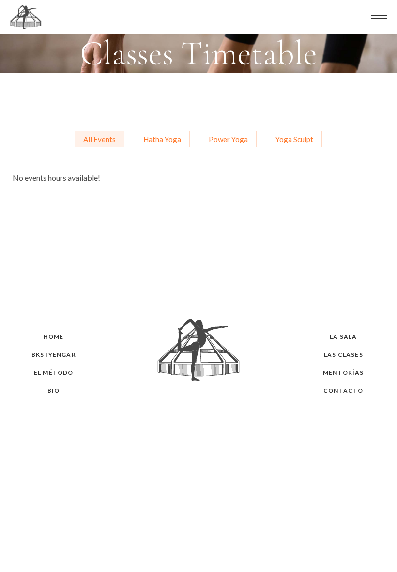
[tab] (99, 139)
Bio (53, 390)
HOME (54, 336)
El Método (54, 372)
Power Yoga (228, 139)
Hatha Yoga (162, 139)
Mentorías (343, 372)
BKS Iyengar (53, 354)
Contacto (343, 390)
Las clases (343, 354)
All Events (99, 139)
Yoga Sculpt (294, 139)
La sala (343, 336)
